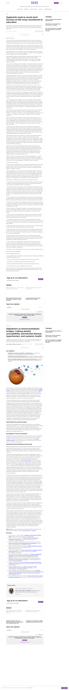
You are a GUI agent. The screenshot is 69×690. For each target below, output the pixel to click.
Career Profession (47, 9)
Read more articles (26, 530)
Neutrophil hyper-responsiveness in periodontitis (18, 559)
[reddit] (26, 34)
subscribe (34, 530)
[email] (28, 34)
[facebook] (21, 34)
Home (7, 14)
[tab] (9, 307)
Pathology (41, 9)
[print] (42, 34)
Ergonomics (26, 9)
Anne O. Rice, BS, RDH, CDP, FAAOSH (13, 344)
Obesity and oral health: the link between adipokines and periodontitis (23, 543)
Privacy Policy (30, 687)
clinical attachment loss (26, 460)
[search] (8, 3)
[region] (24, 309)
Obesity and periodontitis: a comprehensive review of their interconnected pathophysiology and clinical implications (25, 555)
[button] (7, 3)
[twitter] (24, 34)
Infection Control (33, 9)
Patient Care (20, 9)
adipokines (40, 390)
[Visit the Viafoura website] (41, 311)
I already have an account (25, 319)
